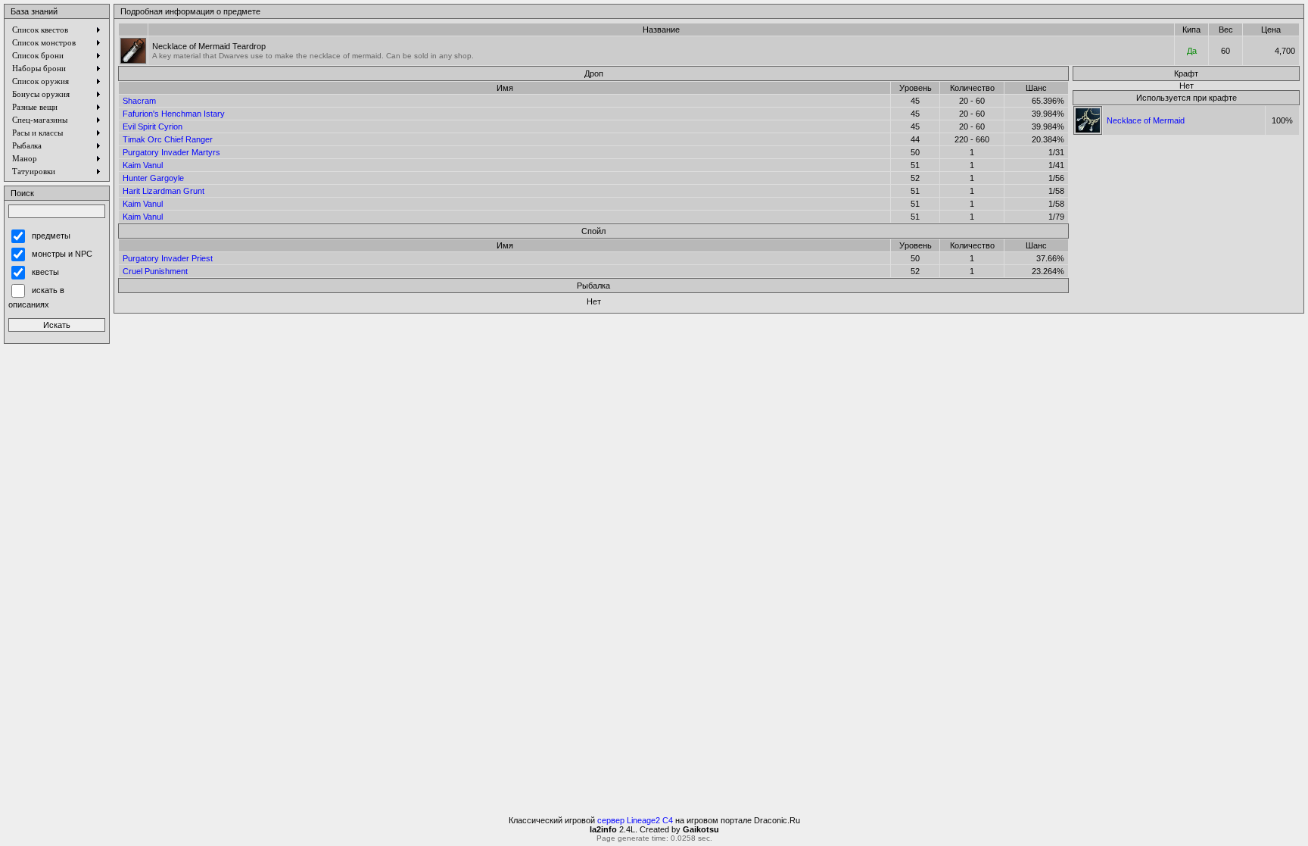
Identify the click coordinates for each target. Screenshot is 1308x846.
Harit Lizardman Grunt (163, 190)
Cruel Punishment (155, 271)
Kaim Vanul (143, 165)
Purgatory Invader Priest (168, 258)
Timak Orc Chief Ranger (168, 139)
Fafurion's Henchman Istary (174, 113)
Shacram (139, 100)
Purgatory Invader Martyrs (171, 152)
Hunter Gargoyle (153, 178)
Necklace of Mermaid (1146, 120)
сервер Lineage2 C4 (635, 820)
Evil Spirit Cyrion (152, 126)
